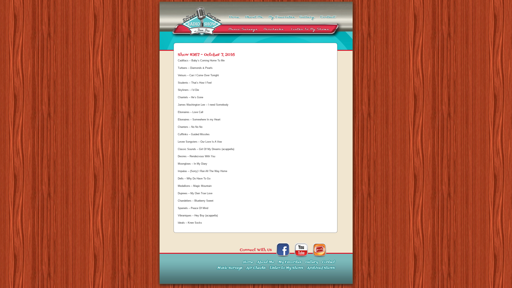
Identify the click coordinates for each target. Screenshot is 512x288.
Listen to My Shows (286, 268)
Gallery (307, 15)
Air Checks (274, 30)
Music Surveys (243, 30)
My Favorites (281, 15)
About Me (254, 15)
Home (233, 15)
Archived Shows (321, 268)
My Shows (313, 30)
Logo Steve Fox (192, 30)
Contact (328, 15)
